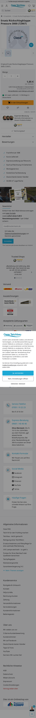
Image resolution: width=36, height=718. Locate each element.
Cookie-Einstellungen (9, 365)
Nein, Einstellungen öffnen (18, 379)
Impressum (22, 383)
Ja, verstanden (18, 373)
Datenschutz (14, 383)
